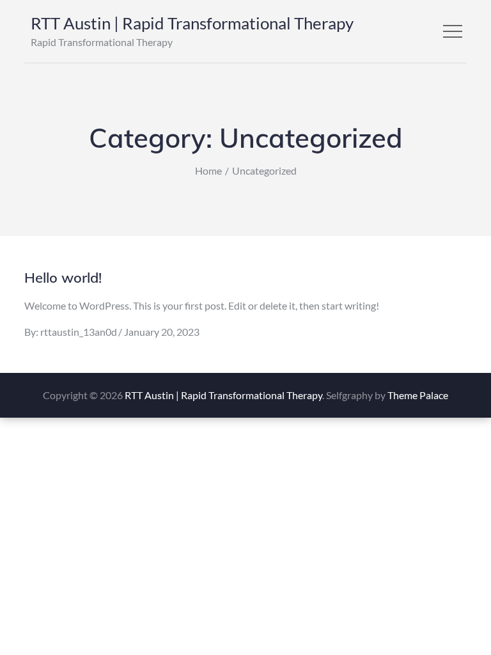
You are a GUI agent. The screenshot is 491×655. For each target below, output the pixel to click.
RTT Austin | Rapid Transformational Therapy (192, 23)
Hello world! (63, 278)
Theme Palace (417, 395)
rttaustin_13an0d (78, 332)
